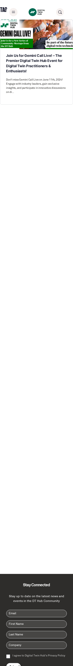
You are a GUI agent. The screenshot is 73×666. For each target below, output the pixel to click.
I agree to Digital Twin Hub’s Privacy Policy (38, 655)
